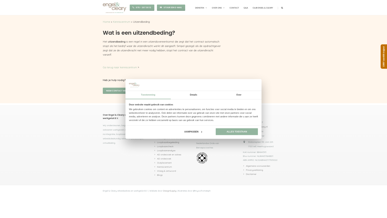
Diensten (199, 7)
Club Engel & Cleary (263, 7)
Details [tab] (193, 94)
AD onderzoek (164, 158)
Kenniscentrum (121, 21)
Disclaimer (251, 174)
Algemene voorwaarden (258, 166)
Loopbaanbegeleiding (168, 142)
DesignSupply (169, 191)
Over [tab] (238, 94)
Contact (234, 7)
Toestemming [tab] (148, 94)
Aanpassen (191, 131)
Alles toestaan (237, 131)
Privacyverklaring (254, 170)
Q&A (246, 7)
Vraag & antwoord (166, 171)
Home (106, 21)
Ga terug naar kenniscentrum (120, 67)
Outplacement (164, 162)
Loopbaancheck (165, 146)
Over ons (217, 7)
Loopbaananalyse (166, 150)
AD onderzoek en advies (169, 154)
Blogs (160, 175)
